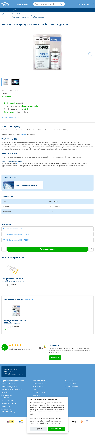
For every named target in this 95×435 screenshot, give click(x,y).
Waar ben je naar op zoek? (62, 4)
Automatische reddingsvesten (11, 389)
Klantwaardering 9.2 (9, 10)
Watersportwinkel (39, 384)
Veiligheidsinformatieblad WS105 (17, 234)
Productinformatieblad (14, 229)
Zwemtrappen (6, 409)
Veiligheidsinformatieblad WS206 (17, 240)
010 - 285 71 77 (11, 371)
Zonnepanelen (6, 395)
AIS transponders (7, 401)
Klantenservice (38, 387)
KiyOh (34, 349)
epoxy (18, 163)
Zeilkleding (5, 392)
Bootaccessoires (39, 392)
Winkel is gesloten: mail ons (14, 374)
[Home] (5, 5)
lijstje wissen (28, 300)
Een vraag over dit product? (11, 117)
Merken (35, 389)
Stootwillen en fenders (9, 403)
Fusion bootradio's (8, 384)
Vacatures (36, 395)
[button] (5, 82)
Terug (5, 14)
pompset (23, 134)
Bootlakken (5, 398)
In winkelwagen (49, 249)
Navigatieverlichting (8, 412)
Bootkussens (5, 406)
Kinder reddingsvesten (9, 387)
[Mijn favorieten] (88, 4)
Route (67, 389)
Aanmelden (55, 358)
